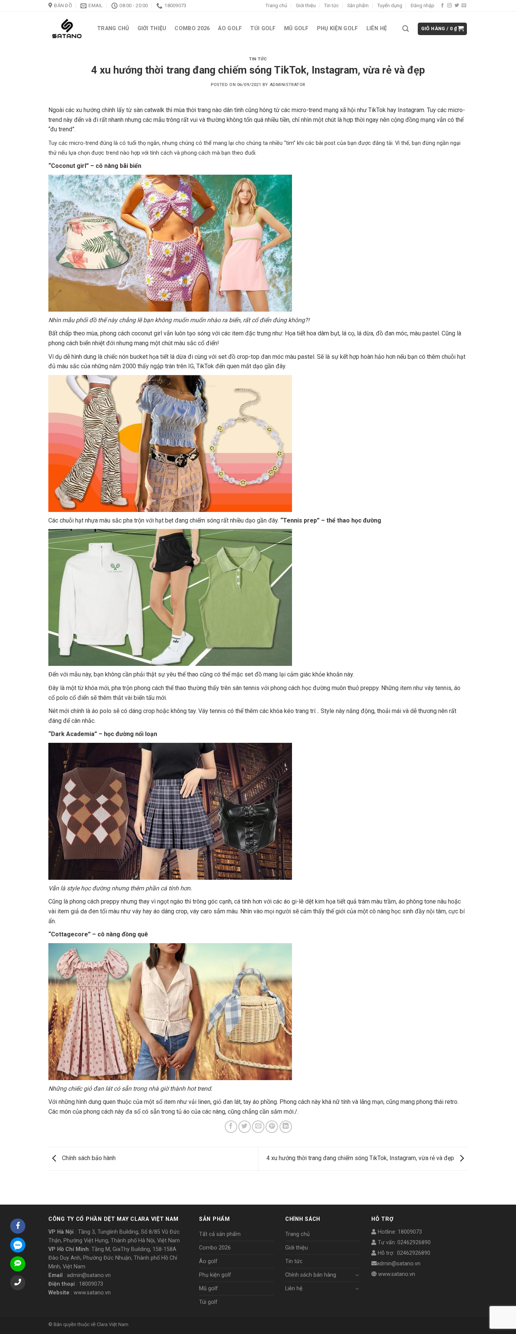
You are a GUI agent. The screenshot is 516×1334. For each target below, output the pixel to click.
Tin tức (331, 5)
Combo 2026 (192, 28)
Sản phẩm (358, 5)
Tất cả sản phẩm (220, 1234)
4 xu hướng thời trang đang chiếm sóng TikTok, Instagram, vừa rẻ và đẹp (361, 1158)
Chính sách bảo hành (88, 1158)
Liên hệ (376, 28)
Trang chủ (276, 5)
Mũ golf (296, 28)
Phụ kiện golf (337, 28)
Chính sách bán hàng (310, 1275)
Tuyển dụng (389, 5)
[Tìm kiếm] (405, 29)
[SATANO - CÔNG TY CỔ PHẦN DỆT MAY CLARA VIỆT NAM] (67, 29)
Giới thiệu (306, 5)
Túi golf (262, 28)
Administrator (287, 84)
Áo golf (230, 28)
